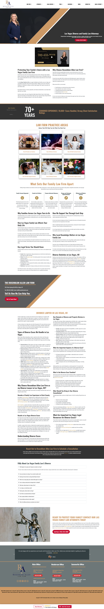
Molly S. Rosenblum (11, 108)
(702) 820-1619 (77, 575)
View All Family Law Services (29, 152)
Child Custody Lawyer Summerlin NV (40, 592)
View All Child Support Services (29, 176)
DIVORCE (52, 132)
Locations (70, 4)
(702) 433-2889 (38, 575)
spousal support (30, 257)
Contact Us (87, 4)
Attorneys (39, 4)
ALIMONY (52, 156)
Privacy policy (65, 597)
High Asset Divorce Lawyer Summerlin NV (26, 592)
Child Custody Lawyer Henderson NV (95, 592)
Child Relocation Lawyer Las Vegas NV (38, 590)
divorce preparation (67, 526)
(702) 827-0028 (57, 576)
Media (79, 4)
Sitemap (60, 597)
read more (55, 553)
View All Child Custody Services (74, 152)
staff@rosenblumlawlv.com (39, 578)
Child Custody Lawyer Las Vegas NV (86, 590)
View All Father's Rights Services (74, 176)
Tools (60, 4)
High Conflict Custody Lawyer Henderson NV (81, 592)
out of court (65, 91)
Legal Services (50, 4)
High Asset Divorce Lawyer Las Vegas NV (24, 590)
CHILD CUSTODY (74, 132)
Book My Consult (66, 606)
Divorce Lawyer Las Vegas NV (74, 590)
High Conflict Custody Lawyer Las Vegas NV (8, 590)
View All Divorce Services (52, 152)
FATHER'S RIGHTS (74, 156)
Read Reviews (38, 606)
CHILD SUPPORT (29, 156)
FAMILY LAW (29, 132)
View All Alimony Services (51, 176)
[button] (14, 554)
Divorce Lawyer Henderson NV (67, 592)
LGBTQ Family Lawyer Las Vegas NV (62, 590)
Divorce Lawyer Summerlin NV (13, 592)
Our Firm (29, 4)
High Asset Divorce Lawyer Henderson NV (54, 592)
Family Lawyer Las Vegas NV (50, 590)
